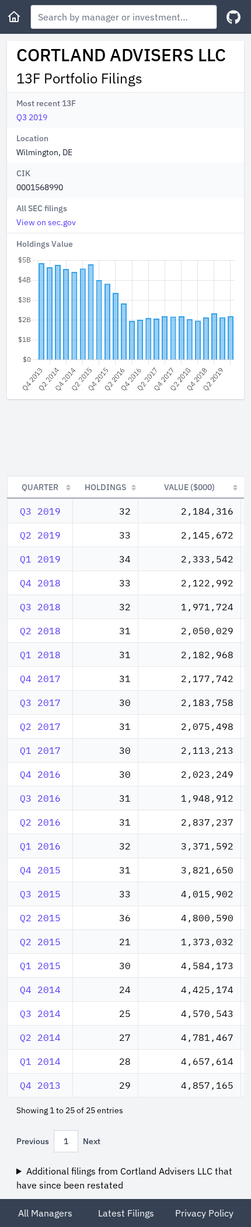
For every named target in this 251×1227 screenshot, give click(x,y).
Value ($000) (189, 487)
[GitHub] (233, 17)
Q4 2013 (40, 1085)
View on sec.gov (46, 222)
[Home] (14, 17)
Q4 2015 (40, 870)
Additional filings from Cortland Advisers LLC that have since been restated (124, 1178)
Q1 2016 (40, 846)
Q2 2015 (40, 918)
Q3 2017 (40, 702)
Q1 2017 (40, 750)
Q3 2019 (31, 117)
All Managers (45, 1213)
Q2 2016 (40, 822)
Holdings (105, 487)
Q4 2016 (40, 774)
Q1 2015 (40, 965)
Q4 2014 (40, 989)
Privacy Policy (204, 1213)
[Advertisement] (125, 437)
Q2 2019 (40, 535)
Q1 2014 (40, 1061)
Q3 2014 (40, 1013)
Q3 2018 (40, 607)
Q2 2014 (40, 1037)
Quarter (40, 487)
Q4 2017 (40, 678)
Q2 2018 (40, 631)
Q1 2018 (40, 654)
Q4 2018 (40, 583)
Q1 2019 (40, 559)
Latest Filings (126, 1213)
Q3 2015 (40, 894)
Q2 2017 (40, 726)
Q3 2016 (40, 798)
